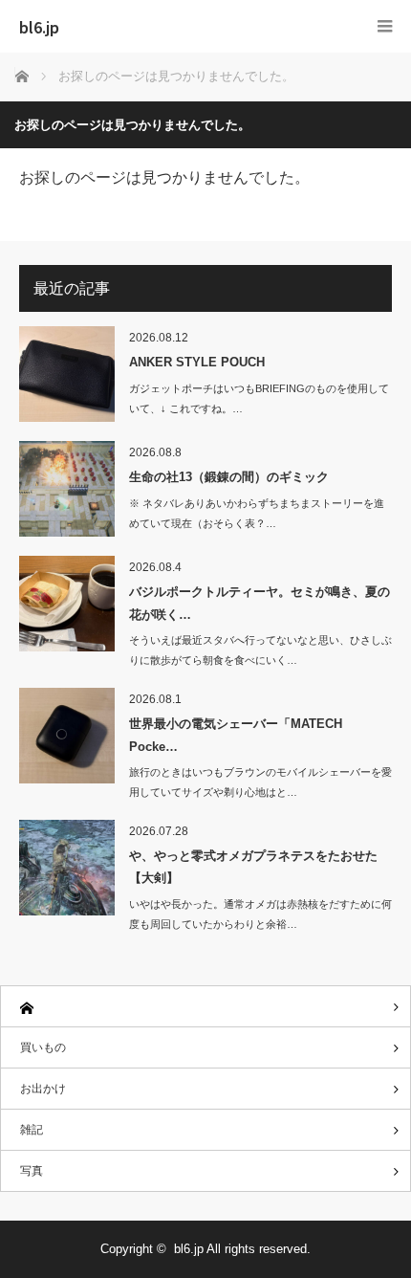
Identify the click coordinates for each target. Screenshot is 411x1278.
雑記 (31, 1129)
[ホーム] (205, 1006)
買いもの (43, 1047)
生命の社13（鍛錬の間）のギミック (229, 477)
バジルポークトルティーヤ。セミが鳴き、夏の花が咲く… (259, 602)
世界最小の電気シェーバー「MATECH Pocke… (235, 734)
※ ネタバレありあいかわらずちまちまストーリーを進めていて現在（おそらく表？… (256, 513)
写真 (31, 1171)
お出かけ (43, 1088)
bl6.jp (39, 26)
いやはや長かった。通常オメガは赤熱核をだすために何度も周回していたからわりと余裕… (260, 914)
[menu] (384, 26)
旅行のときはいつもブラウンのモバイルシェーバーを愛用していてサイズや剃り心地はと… (260, 782)
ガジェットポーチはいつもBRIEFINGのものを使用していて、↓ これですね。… (259, 398)
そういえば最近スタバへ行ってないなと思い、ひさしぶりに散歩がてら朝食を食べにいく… (260, 650)
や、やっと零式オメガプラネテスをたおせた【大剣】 (253, 866)
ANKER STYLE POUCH (197, 362)
